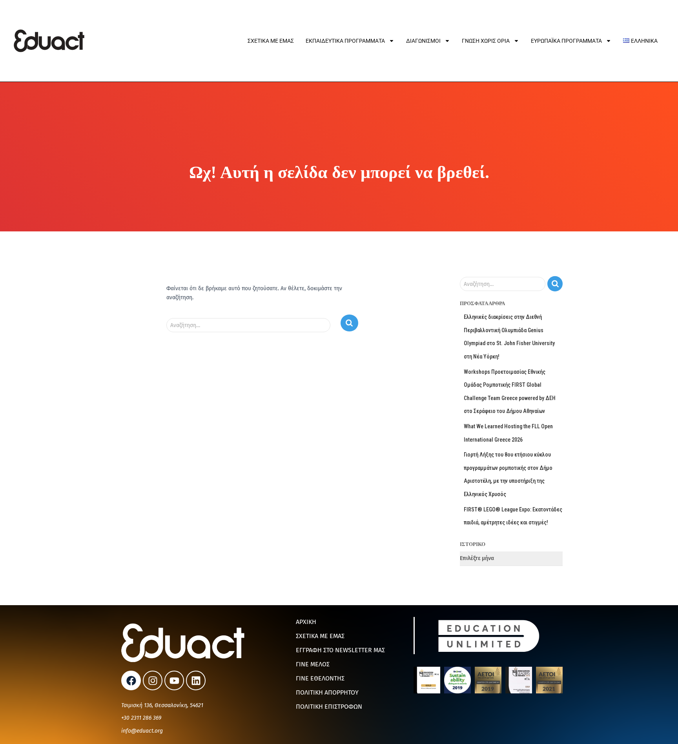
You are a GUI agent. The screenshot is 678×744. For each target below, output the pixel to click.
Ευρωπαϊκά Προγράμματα (566, 41)
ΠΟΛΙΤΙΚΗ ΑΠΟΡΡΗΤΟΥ (327, 692)
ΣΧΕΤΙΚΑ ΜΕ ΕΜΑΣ (320, 636)
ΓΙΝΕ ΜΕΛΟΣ (313, 664)
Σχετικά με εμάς (271, 41)
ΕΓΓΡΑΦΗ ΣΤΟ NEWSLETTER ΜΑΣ (340, 650)
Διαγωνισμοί (423, 41)
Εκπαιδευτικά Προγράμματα (345, 41)
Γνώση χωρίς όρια (486, 41)
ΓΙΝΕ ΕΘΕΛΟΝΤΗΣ (320, 678)
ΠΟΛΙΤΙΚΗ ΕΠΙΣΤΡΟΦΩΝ (329, 706)
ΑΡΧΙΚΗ (306, 622)
